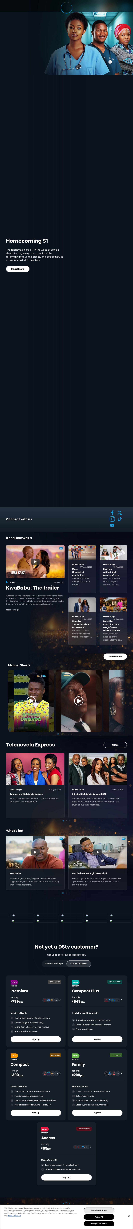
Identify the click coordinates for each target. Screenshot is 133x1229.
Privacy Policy (14, 1216)
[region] (66, 1216)
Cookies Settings (99, 1210)
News (115, 744)
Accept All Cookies (99, 1223)
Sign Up (35, 1039)
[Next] (122, 701)
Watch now (26, 268)
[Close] (129, 1216)
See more (53, 268)
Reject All (99, 1217)
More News (115, 656)
